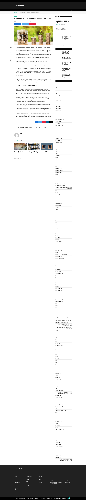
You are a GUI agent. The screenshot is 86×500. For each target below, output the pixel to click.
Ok (69, 498)
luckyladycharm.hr (58, 297)
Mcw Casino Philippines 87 (59, 301)
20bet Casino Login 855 (59, 125)
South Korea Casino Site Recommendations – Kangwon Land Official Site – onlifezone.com (64, 393)
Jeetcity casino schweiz (59, 273)
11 (55, 89)
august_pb (57, 159)
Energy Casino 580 (58, 228)
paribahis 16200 (58, 343)
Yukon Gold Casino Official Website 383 (61, 448)
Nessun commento (37, 21)
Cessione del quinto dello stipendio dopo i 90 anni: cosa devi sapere (19, 152)
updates (56, 427)
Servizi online (57, 386)
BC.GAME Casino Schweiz (59, 164)
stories (56, 414)
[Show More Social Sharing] (37, 24)
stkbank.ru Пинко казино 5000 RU (60, 410)
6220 (56, 136)
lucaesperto (58, 24)
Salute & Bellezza (34, 10)
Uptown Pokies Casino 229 (59, 429)
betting (56, 174)
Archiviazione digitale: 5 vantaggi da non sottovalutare (33, 152)
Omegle (56, 330)
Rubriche (26, 10)
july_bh (56, 275)
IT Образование (58, 271)
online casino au (58, 337)
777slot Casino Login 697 (59, 138)
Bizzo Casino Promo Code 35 (60, 183)
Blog (56, 190)
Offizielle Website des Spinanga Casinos (61, 322)
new (56, 307)
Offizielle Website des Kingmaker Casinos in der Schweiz (64, 318)
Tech (46, 10)
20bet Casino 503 (58, 121)
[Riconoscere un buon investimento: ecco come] (33, 35)
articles (56, 157)
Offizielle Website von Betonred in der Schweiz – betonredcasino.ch (64, 328)
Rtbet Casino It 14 (58, 373)
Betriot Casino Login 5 (58, 172)
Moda (56, 303)
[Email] (11, 60)
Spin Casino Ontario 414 (59, 404)
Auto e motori (57, 161)
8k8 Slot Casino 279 (58, 142)
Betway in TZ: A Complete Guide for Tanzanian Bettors (66, 32)
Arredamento (57, 155)
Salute (56, 375)
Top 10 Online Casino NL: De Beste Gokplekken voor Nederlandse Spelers (66, 37)
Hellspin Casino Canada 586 (59, 258)
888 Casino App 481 (58, 140)
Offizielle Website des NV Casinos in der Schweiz (63, 320)
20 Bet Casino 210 (58, 106)
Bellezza (56, 166)
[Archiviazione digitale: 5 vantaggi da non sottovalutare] (34, 146)
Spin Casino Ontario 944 (59, 406)
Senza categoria (58, 379)
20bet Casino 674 (58, 123)
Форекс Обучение (58, 457)
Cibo (56, 222)
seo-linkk (56, 381)
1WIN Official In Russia (58, 100)
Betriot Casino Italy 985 (59, 168)
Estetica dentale (29, 476)
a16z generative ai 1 (58, 149)
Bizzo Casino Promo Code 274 (60, 181)
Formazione (57, 239)
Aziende (16, 10)
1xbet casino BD (58, 102)
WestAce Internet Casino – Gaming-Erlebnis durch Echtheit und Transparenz (62, 21)
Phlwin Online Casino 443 (59, 345)
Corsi (56, 224)
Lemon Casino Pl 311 (58, 288)
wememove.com (58, 444)
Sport (56, 408)
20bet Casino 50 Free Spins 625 (60, 119)
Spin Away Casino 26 (58, 397)
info (56, 267)
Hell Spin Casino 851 (58, 250)
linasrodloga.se (57, 292)
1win (56, 93)
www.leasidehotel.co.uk (59, 446)
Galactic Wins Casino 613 (59, 241)
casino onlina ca (57, 211)
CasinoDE (56, 216)
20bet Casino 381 (58, 117)
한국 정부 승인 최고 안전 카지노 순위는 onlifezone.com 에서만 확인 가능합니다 (65, 460)
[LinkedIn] (11, 55)
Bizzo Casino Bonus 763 (59, 176)
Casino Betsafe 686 (58, 203)
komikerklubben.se (58, 286)
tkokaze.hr (57, 419)
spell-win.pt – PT (58, 395)
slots (56, 388)
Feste (56, 233)
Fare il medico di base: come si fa (41, 127)
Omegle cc (57, 332)
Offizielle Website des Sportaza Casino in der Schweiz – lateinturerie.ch (65, 325)
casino (56, 201)
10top (56, 87)
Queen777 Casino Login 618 (59, 369)
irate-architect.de (58, 269)
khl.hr (56, 284)
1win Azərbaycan (58, 95)
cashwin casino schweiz (59, 199)
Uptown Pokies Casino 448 (59, 431)
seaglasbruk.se (57, 377)
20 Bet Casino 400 (58, 110)
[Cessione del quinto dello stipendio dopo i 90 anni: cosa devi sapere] (20, 146)
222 (56, 127)
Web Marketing (57, 442)
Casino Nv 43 (57, 209)
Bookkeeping (57, 194)
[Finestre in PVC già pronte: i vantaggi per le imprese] (47, 146)
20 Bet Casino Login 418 (59, 115)
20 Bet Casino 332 (58, 108)
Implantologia (57, 265)
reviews (56, 371)
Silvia (18, 21)
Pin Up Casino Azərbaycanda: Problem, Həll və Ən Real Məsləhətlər (66, 43)
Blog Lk (56, 192)
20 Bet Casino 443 (58, 112)
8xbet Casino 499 (58, 144)
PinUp (56, 354)
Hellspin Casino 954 (58, 256)
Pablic (56, 339)
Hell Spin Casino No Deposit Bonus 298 (61, 254)
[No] (84, 498)
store (56, 412)
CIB (56, 220)
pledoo (56, 356)
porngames (57, 358)
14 (55, 91)
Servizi (41, 10)
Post (56, 360)
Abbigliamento (57, 151)
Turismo (56, 423)
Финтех (56, 453)
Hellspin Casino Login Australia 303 (60, 260)
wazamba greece (58, 438)
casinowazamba (58, 218)
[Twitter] (11, 53)
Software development (59, 390)
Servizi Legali (17, 489)
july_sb (56, 282)
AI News (56, 153)
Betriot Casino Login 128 (59, 170)
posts (56, 362)
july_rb (56, 280)
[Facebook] (11, 50)
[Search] (71, 10)
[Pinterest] (11, 58)
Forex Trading (57, 237)
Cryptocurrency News (58, 226)
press (56, 364)
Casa (21, 10)
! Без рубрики (57, 83)
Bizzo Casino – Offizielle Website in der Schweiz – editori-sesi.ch (64, 188)
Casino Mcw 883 (58, 205)
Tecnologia (29, 483)
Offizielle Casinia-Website (59, 315)
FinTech (56, 235)
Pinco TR (56, 352)
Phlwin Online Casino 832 (59, 347)
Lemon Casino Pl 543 (58, 290)
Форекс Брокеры (58, 455)
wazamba (57, 436)
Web (56, 440)
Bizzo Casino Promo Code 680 (60, 185)
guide (56, 248)
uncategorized (57, 425)
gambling (56, 243)
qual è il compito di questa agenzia (40, 117)
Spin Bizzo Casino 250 (58, 399)
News (56, 309)
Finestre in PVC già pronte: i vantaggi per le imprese (46, 152)
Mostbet (56, 305)
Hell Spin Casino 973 (58, 252)
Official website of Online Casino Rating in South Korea (64, 311)
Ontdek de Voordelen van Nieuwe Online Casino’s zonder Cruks (67, 75)
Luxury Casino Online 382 (59, 299)
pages (56, 341)
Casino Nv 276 (57, 207)
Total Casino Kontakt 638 (59, 421)
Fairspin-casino (57, 231)
